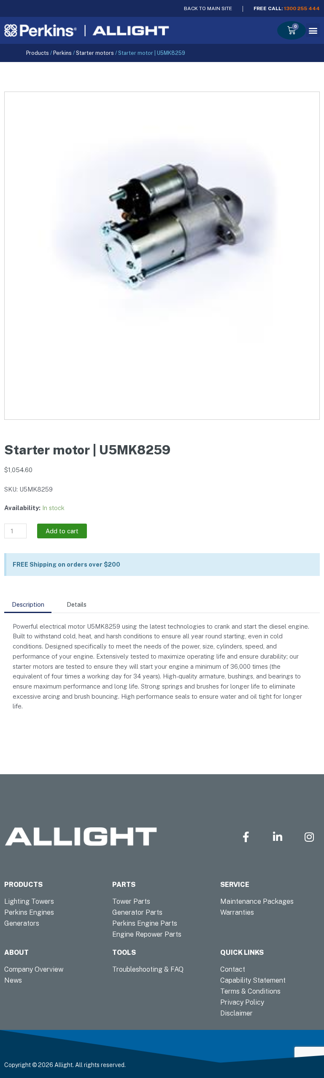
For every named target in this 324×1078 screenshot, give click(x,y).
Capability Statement (253, 980)
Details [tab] (76, 604)
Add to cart (62, 531)
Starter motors (95, 53)
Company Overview (33, 969)
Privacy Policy (242, 1002)
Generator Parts (137, 912)
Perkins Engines (29, 912)
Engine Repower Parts (146, 934)
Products (37, 53)
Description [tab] (28, 604)
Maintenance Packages (257, 901)
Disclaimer (236, 1013)
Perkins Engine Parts (144, 923)
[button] (313, 30)
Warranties (237, 912)
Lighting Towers (29, 901)
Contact (232, 969)
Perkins (62, 53)
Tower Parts (131, 901)
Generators (21, 923)
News (13, 980)
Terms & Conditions (250, 991)
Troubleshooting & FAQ (148, 969)
